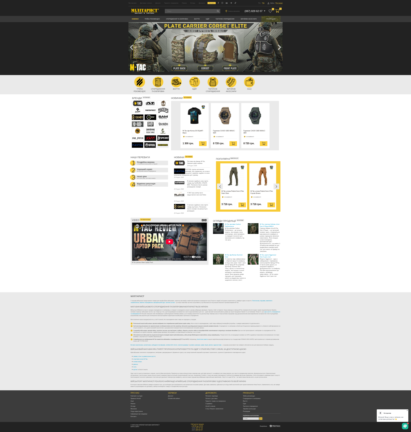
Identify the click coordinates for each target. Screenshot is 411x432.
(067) (197, 430)
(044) (197, 428)
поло (134, 367)
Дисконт (158, 3)
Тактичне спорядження (225, 19)
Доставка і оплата (146, 3)
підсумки (262, 300)
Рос (259, 3)
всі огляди (240, 220)
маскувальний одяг (159, 302)
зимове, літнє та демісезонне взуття (144, 356)
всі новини (189, 156)
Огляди (192, 3)
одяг (265, 312)
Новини (184, 3)
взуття (269, 312)
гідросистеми (217, 345)
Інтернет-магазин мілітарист (149, 425)
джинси (135, 364)
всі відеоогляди (145, 219)
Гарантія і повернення (171, 3)
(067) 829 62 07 (254, 11)
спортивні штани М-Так (140, 359)
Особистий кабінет (174, 398)
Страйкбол (209, 403)
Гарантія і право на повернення (216, 401)
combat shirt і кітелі (171, 345)
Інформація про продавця (139, 414)
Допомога (202, 3)
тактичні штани (170, 302)
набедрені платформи (158, 345)
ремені (192, 345)
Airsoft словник (210, 406)
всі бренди (146, 97)
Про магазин (132, 3)
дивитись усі (234, 158)
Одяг (207, 19)
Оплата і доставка (211, 398)
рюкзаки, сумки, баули (201, 345)
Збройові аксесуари (248, 19)
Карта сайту (135, 426)
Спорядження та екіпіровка (177, 19)
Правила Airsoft (136, 398)
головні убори (137, 361)
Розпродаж (270, 19)
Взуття (197, 19)
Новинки (135, 19)
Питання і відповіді (212, 396)
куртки (135, 369)
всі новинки (187, 97)
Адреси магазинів (234, 11)
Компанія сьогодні (136, 396)
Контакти (211, 3)
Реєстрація (279, 3)
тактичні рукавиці (183, 345)
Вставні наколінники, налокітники (141, 345)
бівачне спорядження (146, 302)
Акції (132, 401)
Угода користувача (137, 411)
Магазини (134, 409)
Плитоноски (255, 300)
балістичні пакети (202, 339)
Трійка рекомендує (152, 19)
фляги (211, 345)
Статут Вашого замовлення (214, 409)
